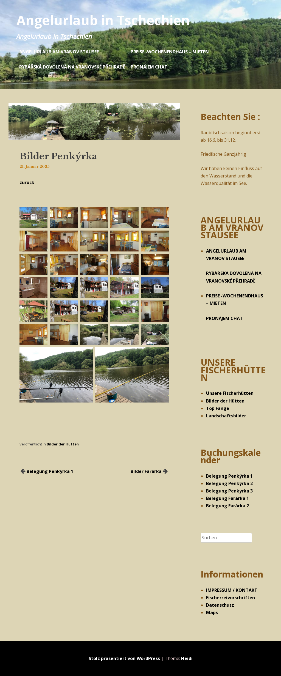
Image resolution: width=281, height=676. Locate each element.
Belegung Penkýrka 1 (50, 471)
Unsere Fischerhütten (230, 393)
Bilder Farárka (146, 471)
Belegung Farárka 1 (227, 498)
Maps (212, 612)
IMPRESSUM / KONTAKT (231, 590)
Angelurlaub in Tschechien (103, 20)
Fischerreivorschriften (230, 598)
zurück (26, 182)
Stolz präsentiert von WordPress (124, 658)
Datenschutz (220, 605)
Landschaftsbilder (226, 416)
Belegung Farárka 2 (227, 506)
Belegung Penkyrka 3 (229, 491)
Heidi (187, 658)
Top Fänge (217, 408)
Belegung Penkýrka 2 (229, 483)
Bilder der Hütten (63, 444)
